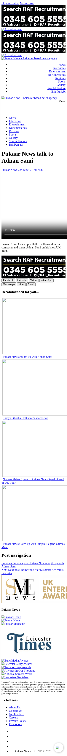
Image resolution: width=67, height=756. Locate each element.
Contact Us (15, 710)
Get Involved (16, 714)
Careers (13, 717)
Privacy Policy (17, 720)
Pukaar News (9, 169)
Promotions (15, 724)
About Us (14, 707)
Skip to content (10, 3)
